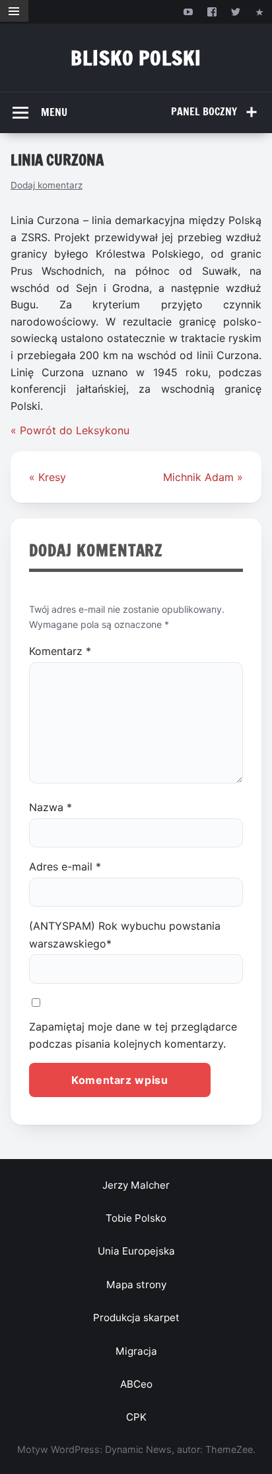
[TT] (236, 11)
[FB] (211, 11)
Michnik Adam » (203, 477)
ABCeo (136, 1384)
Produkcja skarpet (136, 1317)
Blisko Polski (136, 57)
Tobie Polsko (136, 1218)
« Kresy (47, 477)
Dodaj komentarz (47, 185)
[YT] (187, 11)
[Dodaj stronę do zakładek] (259, 11)
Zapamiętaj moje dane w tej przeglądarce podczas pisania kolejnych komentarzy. (133, 1035)
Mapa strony (136, 1284)
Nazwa (50, 807)
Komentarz (60, 651)
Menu (54, 112)
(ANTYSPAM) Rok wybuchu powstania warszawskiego (125, 934)
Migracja (136, 1351)
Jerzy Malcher (136, 1185)
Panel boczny (204, 111)
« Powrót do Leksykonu (70, 430)
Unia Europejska (136, 1251)
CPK (136, 1417)
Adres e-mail (65, 866)
